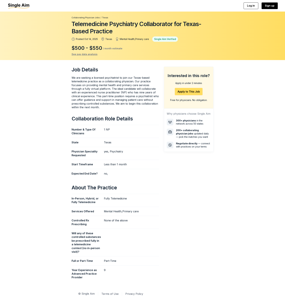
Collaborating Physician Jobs (86, 17)
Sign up (269, 5)
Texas (105, 17)
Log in (251, 5)
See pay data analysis (84, 54)
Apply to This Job (188, 91)
